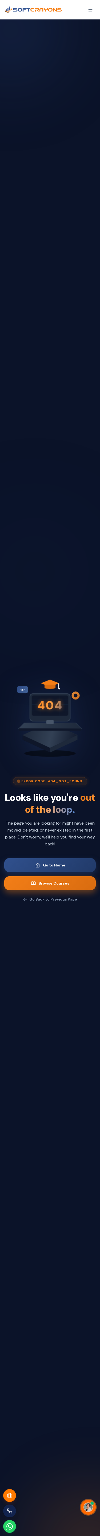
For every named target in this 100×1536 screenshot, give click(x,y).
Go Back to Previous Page (53, 899)
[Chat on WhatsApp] (9, 1526)
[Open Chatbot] (88, 1507)
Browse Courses (54, 883)
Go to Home (54, 865)
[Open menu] (90, 9)
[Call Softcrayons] (9, 1511)
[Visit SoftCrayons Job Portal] (9, 1495)
